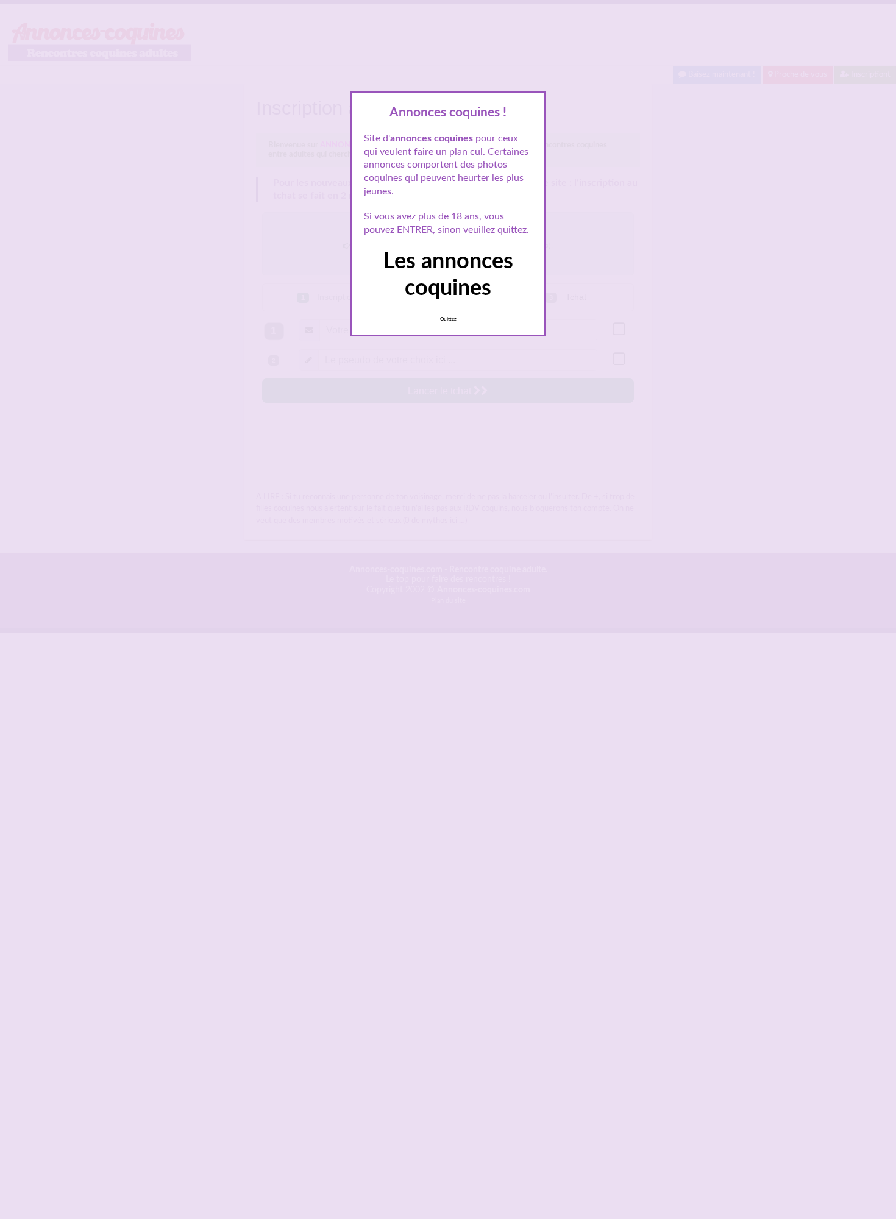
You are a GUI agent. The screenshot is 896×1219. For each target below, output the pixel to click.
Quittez (448, 319)
